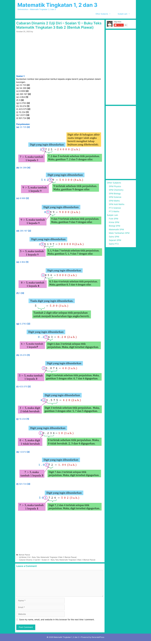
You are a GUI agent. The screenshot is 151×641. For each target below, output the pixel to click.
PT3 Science (115, 208)
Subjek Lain (122, 14)
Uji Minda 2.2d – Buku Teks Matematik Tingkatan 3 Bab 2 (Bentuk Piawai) (48, 557)
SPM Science (115, 197)
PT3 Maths (114, 211)
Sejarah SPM (115, 240)
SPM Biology (115, 193)
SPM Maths (114, 201)
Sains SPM (114, 237)
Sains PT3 (114, 244)
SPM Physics (115, 186)
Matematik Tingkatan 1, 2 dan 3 (57, 5)
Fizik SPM (113, 218)
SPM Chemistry (116, 190)
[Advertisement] (59, 57)
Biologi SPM (114, 226)
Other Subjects (102, 14)
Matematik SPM (116, 229)
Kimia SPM (114, 222)
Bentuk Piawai (24, 555)
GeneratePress (98, 637)
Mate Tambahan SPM (119, 233)
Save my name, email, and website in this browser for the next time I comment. (56, 619)
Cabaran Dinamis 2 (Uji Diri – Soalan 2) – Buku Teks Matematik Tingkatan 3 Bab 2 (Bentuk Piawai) (57, 560)
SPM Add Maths (116, 204)
